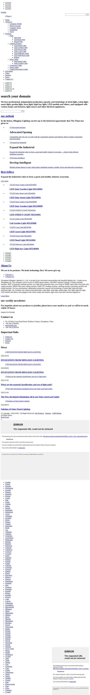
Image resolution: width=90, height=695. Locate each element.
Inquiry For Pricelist (8, 312)
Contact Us (9, 79)
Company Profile (16, 24)
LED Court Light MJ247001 (23, 231)
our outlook (7, 116)
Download (9, 71)
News (7, 77)
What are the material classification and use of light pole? (26, 384)
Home (7, 20)
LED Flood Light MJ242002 (23, 240)
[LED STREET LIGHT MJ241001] (23, 210)
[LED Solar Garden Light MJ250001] (23, 185)
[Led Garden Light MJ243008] (21, 219)
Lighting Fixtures (16, 44)
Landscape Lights (16, 65)
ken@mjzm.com (11, 325)
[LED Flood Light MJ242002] (21, 236)
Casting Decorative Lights (19, 69)
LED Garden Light (20, 47)
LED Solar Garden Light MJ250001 (26, 189)
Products (8, 34)
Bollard (16, 57)
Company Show (15, 28)
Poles (11, 36)
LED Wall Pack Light (21, 55)
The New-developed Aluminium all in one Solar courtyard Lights (30, 397)
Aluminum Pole (19, 40)
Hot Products (39, 413)
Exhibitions (14, 30)
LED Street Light (20, 46)
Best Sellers (7, 171)
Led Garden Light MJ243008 (23, 223)
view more (4, 181)
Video (7, 73)
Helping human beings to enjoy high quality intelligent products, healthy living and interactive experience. (46, 167)
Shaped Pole (18, 42)
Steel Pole (17, 38)
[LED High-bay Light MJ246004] (22, 244)
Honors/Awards (15, 26)
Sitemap (48, 413)
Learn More (5, 296)
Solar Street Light (20, 61)
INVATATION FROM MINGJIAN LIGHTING (22, 360)
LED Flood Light (20, 49)
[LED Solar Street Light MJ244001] (22, 193)
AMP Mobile (56, 413)
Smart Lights (14, 67)
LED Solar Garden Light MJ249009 (26, 206)
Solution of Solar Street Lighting (15, 409)
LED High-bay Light (21, 53)
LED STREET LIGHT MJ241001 (25, 214)
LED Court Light (20, 51)
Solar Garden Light (20, 63)
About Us (8, 22)
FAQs (12, 32)
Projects (8, 75)
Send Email (5, 417)
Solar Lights (14, 59)
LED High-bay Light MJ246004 (24, 249)
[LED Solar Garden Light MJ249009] (23, 202)
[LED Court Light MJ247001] (20, 227)
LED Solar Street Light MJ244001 (25, 197)
